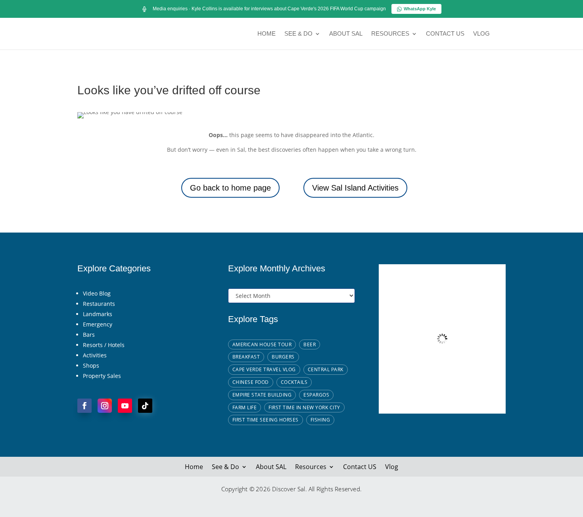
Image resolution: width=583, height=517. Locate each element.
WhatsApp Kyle (420, 8)
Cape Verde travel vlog (264, 369)
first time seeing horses (265, 419)
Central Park (325, 369)
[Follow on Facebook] (84, 406)
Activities (95, 355)
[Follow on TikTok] (145, 406)
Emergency (97, 324)
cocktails (294, 382)
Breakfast (246, 356)
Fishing (320, 419)
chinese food (250, 382)
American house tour (262, 344)
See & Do (298, 34)
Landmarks (97, 314)
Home (266, 34)
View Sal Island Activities (355, 187)
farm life (244, 407)
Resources (390, 34)
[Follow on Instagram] (105, 406)
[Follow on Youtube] (125, 406)
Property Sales (102, 376)
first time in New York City (304, 407)
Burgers (283, 356)
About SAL (345, 34)
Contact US (445, 34)
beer (309, 344)
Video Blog (97, 293)
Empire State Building (262, 394)
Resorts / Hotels (104, 345)
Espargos (316, 394)
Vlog (481, 34)
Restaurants (99, 303)
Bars (89, 334)
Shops (91, 365)
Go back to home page (230, 187)
